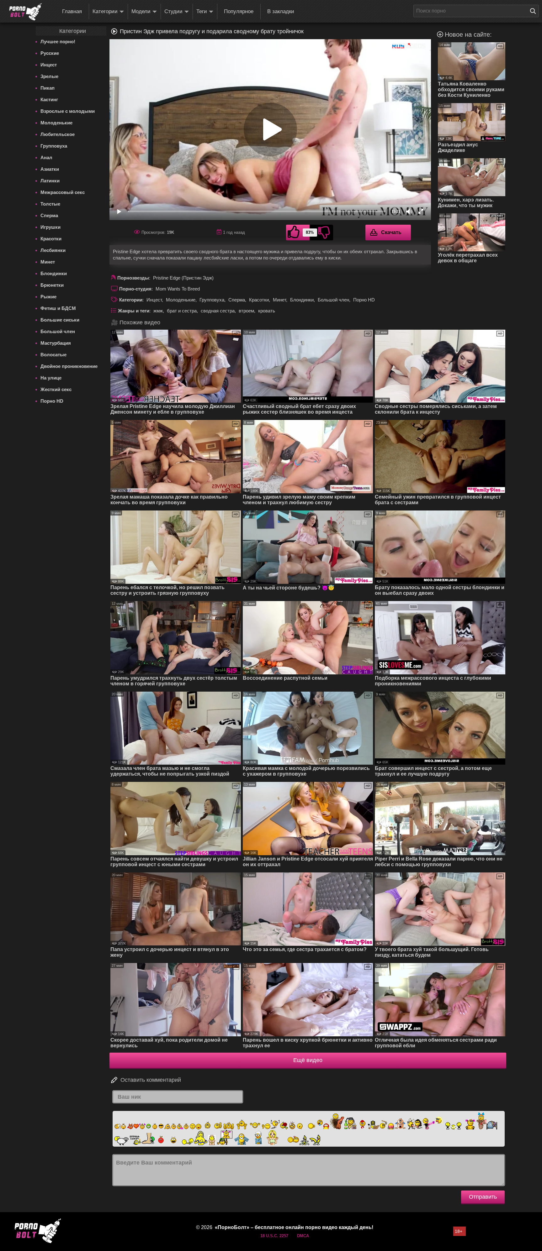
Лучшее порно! (57, 41)
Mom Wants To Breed (178, 288)
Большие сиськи (59, 319)
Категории (105, 11)
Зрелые (49, 76)
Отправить (483, 1197)
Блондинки (53, 273)
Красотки (50, 238)
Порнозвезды (133, 277)
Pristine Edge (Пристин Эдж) (183, 277)
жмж (158, 310)
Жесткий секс (56, 389)
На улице (50, 377)
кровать (266, 310)
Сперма (49, 215)
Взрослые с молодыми (67, 111)
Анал (46, 157)
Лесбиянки (53, 250)
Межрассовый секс (62, 192)
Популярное (238, 11)
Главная (72, 11)
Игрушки (50, 227)
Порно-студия (135, 288)
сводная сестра (218, 310)
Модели (141, 11)
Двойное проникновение (69, 366)
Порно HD (51, 401)
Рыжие (48, 296)
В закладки (280, 11)
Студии (173, 11)
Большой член (57, 331)
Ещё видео (307, 1060)
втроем (246, 310)
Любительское (57, 134)
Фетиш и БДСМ (58, 308)
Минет (47, 261)
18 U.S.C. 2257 (274, 1235)
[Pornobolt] (25, 12)
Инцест (48, 64)
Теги (201, 11)
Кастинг (49, 99)
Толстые (50, 204)
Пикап (47, 88)
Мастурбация (55, 343)
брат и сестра (182, 310)
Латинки (50, 180)
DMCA (303, 1235)
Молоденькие (56, 122)
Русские (49, 53)
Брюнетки (52, 285)
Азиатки (49, 169)
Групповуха (53, 146)
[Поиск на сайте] (534, 11)
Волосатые (53, 354)
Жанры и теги (133, 310)
